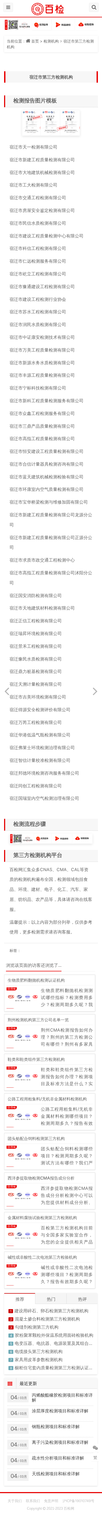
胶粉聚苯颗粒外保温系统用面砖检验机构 (54, 1335)
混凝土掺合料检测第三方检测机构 (47, 1319)
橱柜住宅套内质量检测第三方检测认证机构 (56, 1367)
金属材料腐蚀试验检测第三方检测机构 (42, 1217)
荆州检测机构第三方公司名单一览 (38, 1019)
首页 (35, 41)
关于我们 (15, 1501)
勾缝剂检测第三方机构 (36, 1327)
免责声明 (51, 1501)
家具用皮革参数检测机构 (39, 1359)
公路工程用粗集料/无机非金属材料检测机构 (47, 1098)
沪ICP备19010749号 (78, 1501)
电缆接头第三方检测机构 (39, 1351)
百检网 (69, 1508)
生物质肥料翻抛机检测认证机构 (36, 980)
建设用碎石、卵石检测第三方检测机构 (51, 1310)
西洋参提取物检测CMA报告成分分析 (41, 1178)
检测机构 (51, 41)
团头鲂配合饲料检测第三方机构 (36, 1138)
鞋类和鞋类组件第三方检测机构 (36, 1059)
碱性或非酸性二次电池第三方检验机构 (42, 1257)
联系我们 (33, 1501)
